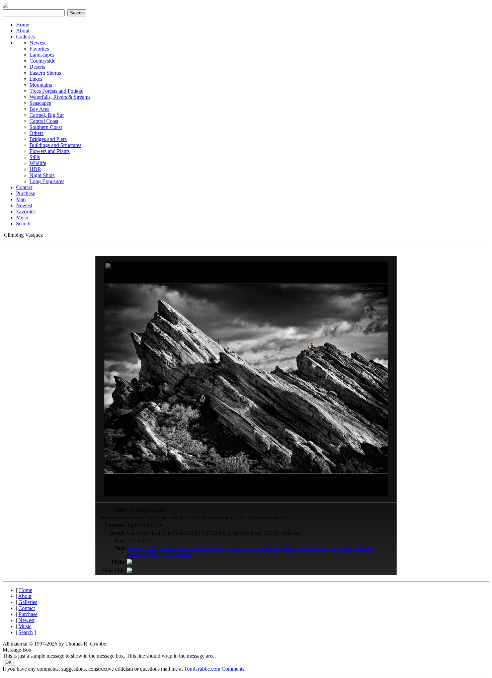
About (22, 30)
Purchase (25, 193)
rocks (253, 548)
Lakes (35, 79)
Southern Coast (45, 127)
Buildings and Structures (55, 145)
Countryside (42, 61)
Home (22, 24)
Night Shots (42, 175)
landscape (137, 554)
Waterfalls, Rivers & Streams (59, 97)
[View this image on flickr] (129, 563)
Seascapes (40, 103)
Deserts (37, 67)
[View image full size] (108, 267)
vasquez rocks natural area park (192, 548)
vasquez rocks (142, 548)
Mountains (40, 85)
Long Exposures (46, 181)
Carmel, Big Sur (46, 115)
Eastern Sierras (45, 73)
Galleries (25, 37)
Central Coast (43, 121)
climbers (271, 548)
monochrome (177, 554)
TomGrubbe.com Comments (214, 669)
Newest (37, 43)
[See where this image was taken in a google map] (129, 571)
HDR (35, 169)
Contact (24, 187)
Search (23, 223)
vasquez (236, 548)
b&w (155, 554)
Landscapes (41, 55)
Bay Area (39, 109)
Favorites (39, 49)
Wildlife (37, 163)
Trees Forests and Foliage (56, 91)
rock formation (313, 548)
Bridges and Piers (48, 139)
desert (288, 548)
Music (22, 217)
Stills (34, 157)
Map (21, 199)
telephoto (341, 548)
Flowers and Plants (49, 151)
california (363, 548)
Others (36, 133)
